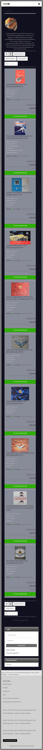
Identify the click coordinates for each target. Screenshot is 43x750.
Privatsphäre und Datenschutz (12, 702)
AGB (4, 695)
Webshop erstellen (14, 746)
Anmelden (21, 645)
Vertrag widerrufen (10, 740)
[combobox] (19, 54)
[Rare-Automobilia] (5, 4)
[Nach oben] (37, 746)
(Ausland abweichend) (26, 99)
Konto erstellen (10, 650)
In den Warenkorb (20, 116)
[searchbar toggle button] (28, 4)
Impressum (6, 691)
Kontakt (5, 688)
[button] (6, 54)
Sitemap (8, 664)
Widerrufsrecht (7, 684)
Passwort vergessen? (12, 653)
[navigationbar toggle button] (39, 4)
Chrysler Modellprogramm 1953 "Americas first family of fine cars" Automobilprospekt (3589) (20, 508)
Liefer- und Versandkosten (11, 698)
